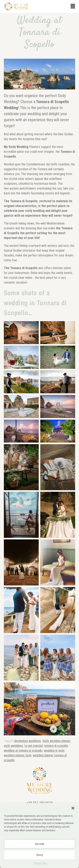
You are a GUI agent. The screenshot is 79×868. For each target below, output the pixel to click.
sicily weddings (13, 746)
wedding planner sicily (17, 755)
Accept (39, 844)
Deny (39, 855)
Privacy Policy (40, 863)
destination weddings (27, 741)
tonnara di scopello (56, 746)
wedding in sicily (54, 750)
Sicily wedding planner (56, 741)
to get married (34, 746)
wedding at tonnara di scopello (23, 750)
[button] (73, 808)
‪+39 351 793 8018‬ (40, 802)
